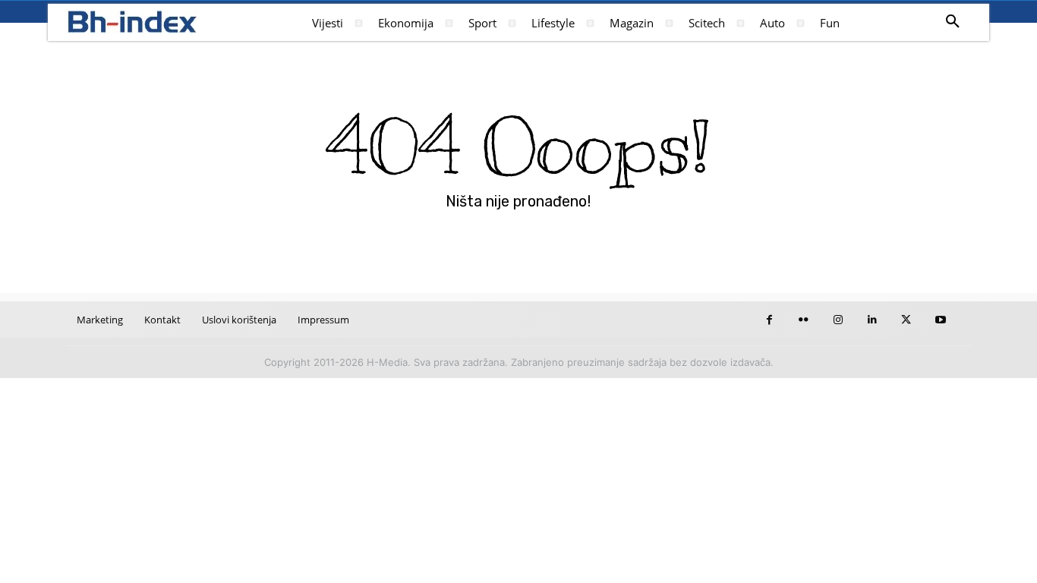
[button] (953, 22)
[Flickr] (803, 320)
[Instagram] (837, 320)
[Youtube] (940, 320)
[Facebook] (769, 320)
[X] (906, 320)
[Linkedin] (872, 320)
